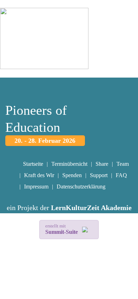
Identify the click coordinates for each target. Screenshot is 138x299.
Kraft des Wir (39, 175)
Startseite (33, 164)
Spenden (72, 175)
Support (99, 175)
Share (102, 164)
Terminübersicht (69, 164)
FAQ (121, 175)
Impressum (36, 187)
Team (122, 164)
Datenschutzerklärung (81, 187)
